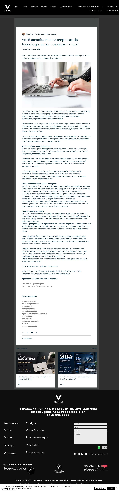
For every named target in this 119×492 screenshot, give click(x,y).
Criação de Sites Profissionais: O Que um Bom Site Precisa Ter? (75, 378)
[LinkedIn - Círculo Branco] (79, 454)
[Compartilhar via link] (36, 332)
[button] (94, 18)
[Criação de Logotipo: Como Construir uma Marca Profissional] (35, 363)
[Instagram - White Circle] (75, 454)
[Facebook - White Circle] (86, 454)
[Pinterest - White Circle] (82, 454)
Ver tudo (94, 348)
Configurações (100, 488)
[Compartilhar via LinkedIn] (32, 332)
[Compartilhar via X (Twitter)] (27, 332)
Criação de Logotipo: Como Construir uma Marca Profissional (34, 378)
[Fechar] (117, 488)
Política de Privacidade (9, 490)
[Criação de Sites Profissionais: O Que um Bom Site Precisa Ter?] (77, 363)
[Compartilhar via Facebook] (23, 332)
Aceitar (111, 488)
